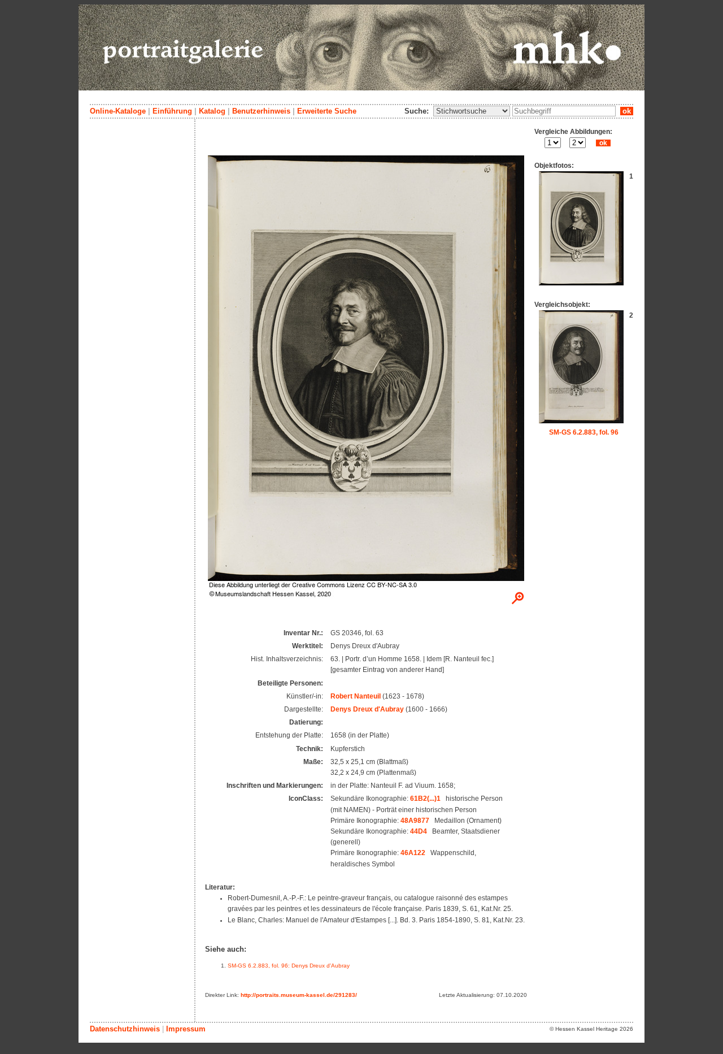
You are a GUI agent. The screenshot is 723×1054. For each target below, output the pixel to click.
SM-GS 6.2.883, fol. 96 (584, 432)
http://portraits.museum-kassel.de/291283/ (299, 995)
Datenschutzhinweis (125, 1029)
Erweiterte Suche (326, 111)
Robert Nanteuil (355, 696)
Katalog (212, 111)
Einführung (172, 111)
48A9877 (414, 820)
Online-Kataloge (118, 111)
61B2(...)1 (425, 798)
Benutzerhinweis (261, 111)
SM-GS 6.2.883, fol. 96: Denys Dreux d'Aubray (289, 965)
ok (626, 111)
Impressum (186, 1029)
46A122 (412, 852)
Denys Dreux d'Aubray (367, 709)
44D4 (418, 831)
